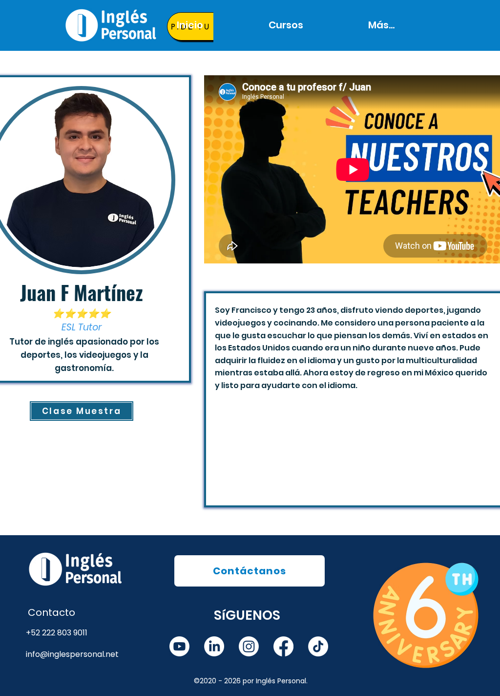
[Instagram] (249, 646)
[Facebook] (283, 646)
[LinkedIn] (214, 646)
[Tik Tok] (318, 646)
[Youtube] (179, 646)
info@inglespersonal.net (72, 654)
